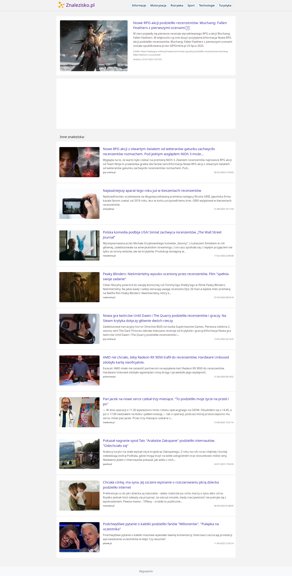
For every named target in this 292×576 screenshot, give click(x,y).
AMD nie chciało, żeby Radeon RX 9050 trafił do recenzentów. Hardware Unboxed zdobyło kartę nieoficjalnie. (166, 360)
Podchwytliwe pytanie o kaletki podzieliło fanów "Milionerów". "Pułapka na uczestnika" (161, 526)
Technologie (207, 5)
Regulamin (146, 571)
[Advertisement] (146, 103)
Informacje (139, 5)
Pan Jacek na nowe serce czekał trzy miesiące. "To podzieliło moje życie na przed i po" (166, 401)
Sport (191, 5)
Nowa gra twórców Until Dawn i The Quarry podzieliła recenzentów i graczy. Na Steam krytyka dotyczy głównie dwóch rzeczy (164, 318)
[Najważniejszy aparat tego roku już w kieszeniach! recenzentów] (79, 203)
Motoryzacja (158, 5)
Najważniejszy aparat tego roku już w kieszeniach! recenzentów (152, 190)
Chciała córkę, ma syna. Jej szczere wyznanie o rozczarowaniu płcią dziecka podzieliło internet (161, 485)
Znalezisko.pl (80, 5)
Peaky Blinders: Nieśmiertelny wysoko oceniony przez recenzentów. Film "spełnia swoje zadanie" (166, 276)
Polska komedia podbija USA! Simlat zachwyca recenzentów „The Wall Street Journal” (162, 235)
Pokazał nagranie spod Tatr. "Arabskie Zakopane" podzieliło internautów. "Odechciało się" (159, 443)
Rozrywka (177, 5)
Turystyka (225, 5)
